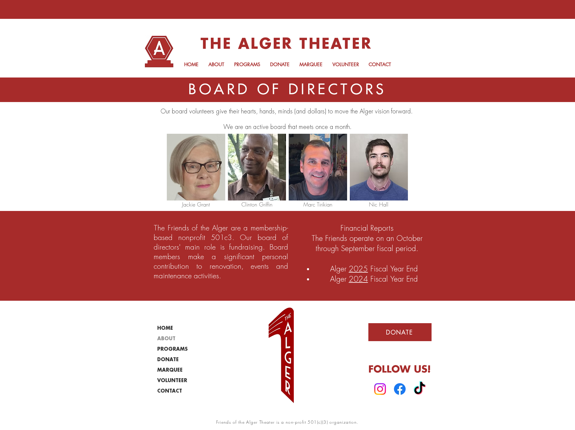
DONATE (168, 359)
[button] (216, 64)
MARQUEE (170, 370)
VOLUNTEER (172, 380)
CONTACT (169, 391)
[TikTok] (419, 389)
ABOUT (166, 338)
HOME (165, 328)
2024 (358, 279)
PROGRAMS (172, 349)
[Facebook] (400, 389)
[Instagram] (380, 389)
